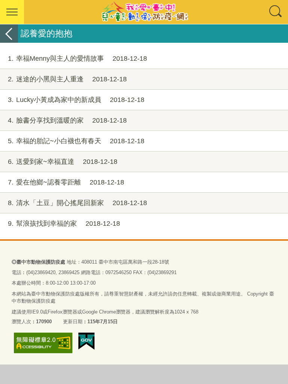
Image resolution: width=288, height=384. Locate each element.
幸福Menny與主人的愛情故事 (77, 58)
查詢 (276, 12)
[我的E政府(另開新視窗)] (86, 341)
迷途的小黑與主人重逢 (67, 79)
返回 (9, 33)
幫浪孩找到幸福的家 (64, 223)
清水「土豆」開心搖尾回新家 (77, 203)
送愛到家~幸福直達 (62, 161)
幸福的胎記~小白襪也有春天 (76, 141)
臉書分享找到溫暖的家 (67, 120)
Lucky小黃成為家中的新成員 (76, 100)
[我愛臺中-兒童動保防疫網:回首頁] (144, 12)
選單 (12, 12)
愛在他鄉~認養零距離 (66, 182)
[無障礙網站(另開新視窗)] (43, 343)
